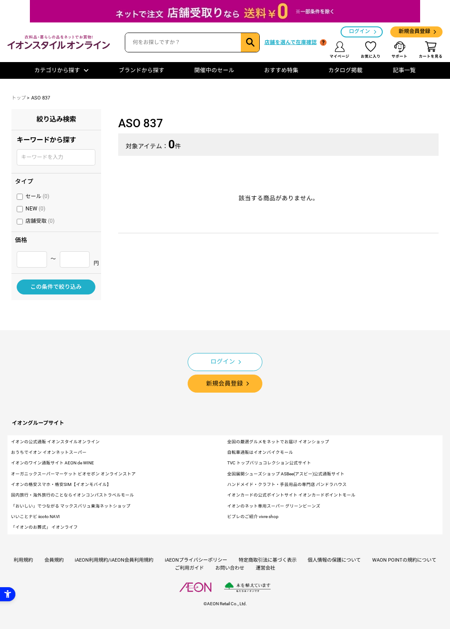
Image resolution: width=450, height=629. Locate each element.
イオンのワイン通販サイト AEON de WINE (52, 462)
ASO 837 (40, 98)
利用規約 (23, 560)
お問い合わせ (229, 568)
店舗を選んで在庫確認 (291, 42)
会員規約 (54, 560)
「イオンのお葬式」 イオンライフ (44, 527)
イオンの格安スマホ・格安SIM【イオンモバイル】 (61, 484)
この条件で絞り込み (56, 286)
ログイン (359, 31)
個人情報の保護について (334, 560)
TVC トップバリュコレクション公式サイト (269, 462)
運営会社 (265, 568)
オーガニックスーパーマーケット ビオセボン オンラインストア (73, 473)
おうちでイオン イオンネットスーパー (49, 452)
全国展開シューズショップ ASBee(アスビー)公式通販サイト (286, 473)
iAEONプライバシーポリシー (196, 560)
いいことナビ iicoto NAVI (35, 516)
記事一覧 (404, 70)
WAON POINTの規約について (404, 560)
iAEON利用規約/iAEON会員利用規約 (114, 560)
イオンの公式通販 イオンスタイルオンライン (55, 441)
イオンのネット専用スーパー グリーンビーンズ (273, 506)
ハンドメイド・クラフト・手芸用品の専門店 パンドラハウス (287, 484)
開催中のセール (214, 70)
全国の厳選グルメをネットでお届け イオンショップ (278, 441)
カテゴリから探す (57, 70)
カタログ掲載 (345, 70)
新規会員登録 (414, 31)
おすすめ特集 (281, 70)
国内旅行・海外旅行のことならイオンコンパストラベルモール (72, 495)
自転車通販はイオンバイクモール (260, 452)
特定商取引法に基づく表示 (268, 560)
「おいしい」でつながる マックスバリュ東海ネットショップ (71, 506)
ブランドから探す (141, 70)
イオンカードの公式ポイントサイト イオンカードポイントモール (291, 495)
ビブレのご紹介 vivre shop (253, 516)
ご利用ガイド (189, 568)
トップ (18, 98)
